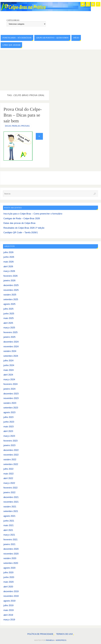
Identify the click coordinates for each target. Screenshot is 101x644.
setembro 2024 (10, 356)
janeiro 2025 (9, 337)
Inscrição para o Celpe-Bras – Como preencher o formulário (32, 213)
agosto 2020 (9, 568)
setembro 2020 (10, 563)
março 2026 (9, 271)
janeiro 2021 (9, 544)
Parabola (50, 640)
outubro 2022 (9, 459)
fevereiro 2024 (10, 384)
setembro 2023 (10, 407)
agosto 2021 (9, 516)
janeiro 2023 (9, 445)
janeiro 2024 (9, 389)
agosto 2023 (9, 412)
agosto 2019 (9, 601)
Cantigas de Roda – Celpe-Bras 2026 (21, 218)
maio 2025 (8, 318)
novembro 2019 (11, 596)
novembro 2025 (11, 290)
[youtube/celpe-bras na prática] (82, 4)
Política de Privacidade (40, 634)
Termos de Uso (64, 634)
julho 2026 (8, 252)
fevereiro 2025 (10, 332)
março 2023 (9, 436)
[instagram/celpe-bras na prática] (93, 4)
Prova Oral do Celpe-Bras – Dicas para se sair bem (23, 115)
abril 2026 (8, 266)
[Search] (94, 193)
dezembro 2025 (11, 285)
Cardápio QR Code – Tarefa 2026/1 (20, 232)
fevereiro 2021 (10, 539)
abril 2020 (8, 586)
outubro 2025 (9, 294)
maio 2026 (8, 261)
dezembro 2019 (11, 591)
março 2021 (9, 535)
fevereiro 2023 (10, 440)
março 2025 (9, 327)
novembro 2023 (11, 398)
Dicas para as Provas (17, 126)
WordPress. (61, 640)
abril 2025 (8, 323)
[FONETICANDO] (88, 4)
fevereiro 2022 (10, 487)
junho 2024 (8, 365)
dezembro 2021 (11, 497)
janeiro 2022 (9, 492)
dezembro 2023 (11, 393)
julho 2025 (8, 309)
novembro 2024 (11, 346)
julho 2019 (8, 605)
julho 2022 (8, 469)
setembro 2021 (10, 511)
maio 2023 (8, 426)
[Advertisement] (50, 69)
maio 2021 (8, 525)
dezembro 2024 (11, 342)
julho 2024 (8, 360)
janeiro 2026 (9, 280)
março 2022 (9, 483)
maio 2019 (8, 610)
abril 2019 (8, 615)
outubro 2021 (9, 506)
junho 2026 (8, 257)
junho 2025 (8, 313)
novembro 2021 (11, 502)
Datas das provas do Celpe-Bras (19, 223)
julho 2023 (8, 417)
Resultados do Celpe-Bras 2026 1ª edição (23, 228)
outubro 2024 (9, 351)
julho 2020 (8, 572)
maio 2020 (8, 582)
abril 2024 (8, 374)
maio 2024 (8, 370)
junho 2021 (8, 521)
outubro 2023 (9, 403)
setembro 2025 (10, 299)
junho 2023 (8, 422)
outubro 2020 (9, 558)
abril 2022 (8, 478)
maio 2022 (8, 473)
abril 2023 (8, 431)
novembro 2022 (11, 454)
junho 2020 (8, 577)
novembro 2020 (11, 553)
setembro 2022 (10, 464)
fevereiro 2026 (10, 276)
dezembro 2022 (11, 450)
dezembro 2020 (11, 549)
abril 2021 (8, 530)
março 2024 (9, 379)
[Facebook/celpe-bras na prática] (98, 4)
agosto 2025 (9, 304)
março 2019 (9, 619)
